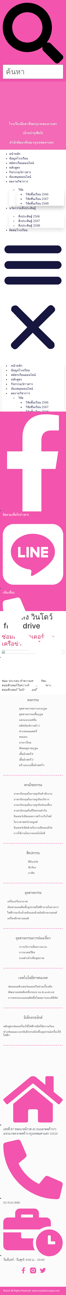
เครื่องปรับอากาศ (17, 901)
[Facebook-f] (23, 1270)
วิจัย (20, 189)
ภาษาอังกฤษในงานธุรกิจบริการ (31, 799)
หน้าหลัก (15, 154)
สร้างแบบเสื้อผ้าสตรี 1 (32, 765)
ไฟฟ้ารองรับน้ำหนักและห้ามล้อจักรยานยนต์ (32, 912)
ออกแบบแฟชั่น (27, 719)
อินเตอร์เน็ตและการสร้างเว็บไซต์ (33, 816)
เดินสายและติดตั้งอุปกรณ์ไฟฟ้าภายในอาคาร (33, 907)
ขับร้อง (32, 867)
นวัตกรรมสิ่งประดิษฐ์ (22, 208)
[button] (33, 34)
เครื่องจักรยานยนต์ (18, 918)
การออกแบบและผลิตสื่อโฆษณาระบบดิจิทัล (33, 997)
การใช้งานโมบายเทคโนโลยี (29, 833)
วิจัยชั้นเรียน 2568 (37, 203)
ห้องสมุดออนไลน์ (20, 177)
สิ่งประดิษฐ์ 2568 (29, 225)
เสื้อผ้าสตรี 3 (26, 759)
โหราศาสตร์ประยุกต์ (26, 821)
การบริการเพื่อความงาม (33, 946)
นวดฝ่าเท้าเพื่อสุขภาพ (31, 958)
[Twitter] (43, 1270)
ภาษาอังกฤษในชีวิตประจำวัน (30, 810)
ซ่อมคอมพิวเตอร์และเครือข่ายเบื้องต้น (30, 986)
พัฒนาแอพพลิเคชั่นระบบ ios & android (31, 992)
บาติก (31, 872)
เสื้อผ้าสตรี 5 (26, 753)
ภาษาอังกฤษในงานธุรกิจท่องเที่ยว (33, 804)
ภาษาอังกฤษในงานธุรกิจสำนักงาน (33, 793)
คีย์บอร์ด (33, 861)
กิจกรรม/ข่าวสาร (20, 172)
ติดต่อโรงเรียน (18, 230)
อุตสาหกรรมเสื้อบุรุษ (31, 714)
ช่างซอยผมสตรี (28, 731)
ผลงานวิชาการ (18, 181)
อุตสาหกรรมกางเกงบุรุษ (33, 708)
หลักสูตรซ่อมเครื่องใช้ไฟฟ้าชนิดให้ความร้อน (28, 1026)
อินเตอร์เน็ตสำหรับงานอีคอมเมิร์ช (33, 827)
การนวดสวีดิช (27, 952)
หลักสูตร (14, 167)
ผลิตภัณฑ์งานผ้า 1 (29, 725)
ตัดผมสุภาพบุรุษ (28, 748)
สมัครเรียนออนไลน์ (21, 163)
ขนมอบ (23, 736)
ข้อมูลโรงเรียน (18, 158)
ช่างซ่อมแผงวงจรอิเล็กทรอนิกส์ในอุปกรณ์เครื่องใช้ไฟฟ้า (32, 1033)
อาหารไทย (25, 742)
